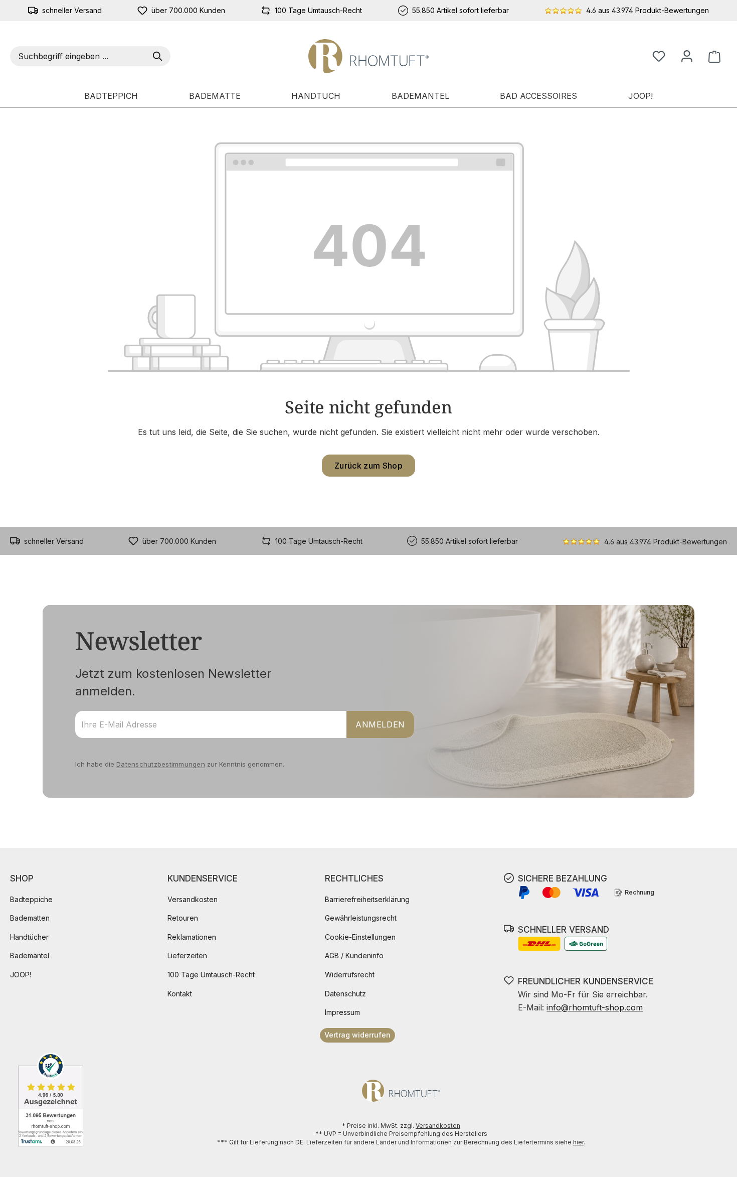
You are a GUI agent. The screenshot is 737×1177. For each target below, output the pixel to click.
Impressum (342, 1012)
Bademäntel (29, 955)
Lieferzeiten (187, 955)
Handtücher (29, 937)
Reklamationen (191, 937)
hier (578, 1142)
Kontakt (179, 993)
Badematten (30, 918)
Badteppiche (31, 899)
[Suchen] (159, 56)
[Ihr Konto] (687, 56)
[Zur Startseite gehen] (368, 56)
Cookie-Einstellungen (360, 937)
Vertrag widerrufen (357, 1035)
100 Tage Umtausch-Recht (211, 974)
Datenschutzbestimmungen (160, 764)
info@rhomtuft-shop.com (594, 1007)
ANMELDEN (380, 724)
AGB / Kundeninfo (354, 955)
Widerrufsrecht (350, 974)
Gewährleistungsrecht (361, 918)
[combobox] (79, 56)
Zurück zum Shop (368, 466)
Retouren (182, 918)
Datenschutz (345, 993)
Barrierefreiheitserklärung (367, 899)
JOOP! (20, 974)
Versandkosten (192, 899)
